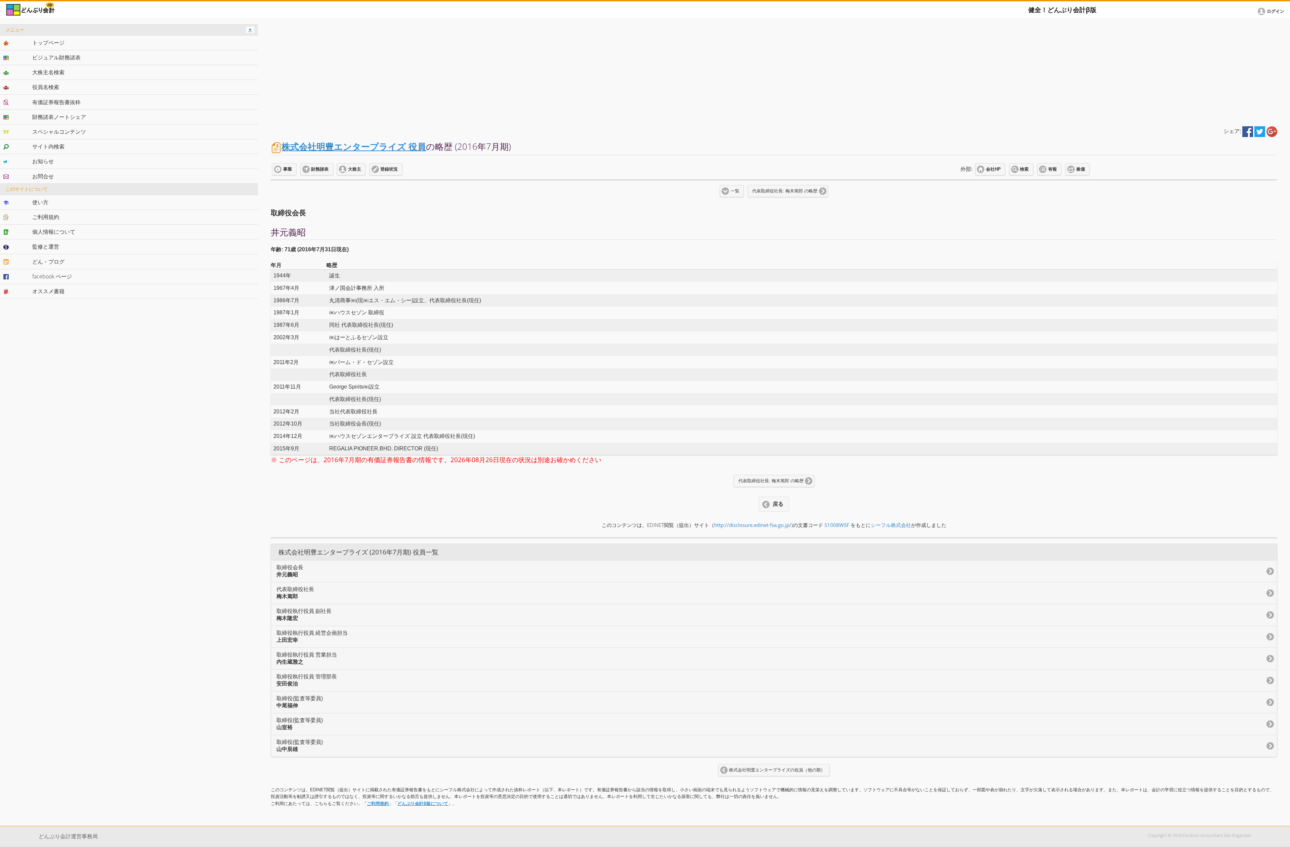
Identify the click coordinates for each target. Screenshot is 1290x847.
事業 (287, 169)
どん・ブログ (48, 261)
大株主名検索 (48, 72)
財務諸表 (320, 169)
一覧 (735, 191)
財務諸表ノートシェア (59, 117)
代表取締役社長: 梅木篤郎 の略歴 (784, 191)
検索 (1024, 169)
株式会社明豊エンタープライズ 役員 (354, 146)
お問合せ (43, 176)
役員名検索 (45, 87)
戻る (778, 504)
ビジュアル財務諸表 (56, 57)
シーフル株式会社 (891, 525)
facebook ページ (52, 276)
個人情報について (53, 231)
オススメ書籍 (48, 291)
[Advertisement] (774, 71)
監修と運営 (45, 246)
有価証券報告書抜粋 (56, 102)
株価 (1080, 169)
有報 (1052, 169)
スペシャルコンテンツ (59, 131)
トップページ (48, 42)
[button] (1272, 11)
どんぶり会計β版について (422, 803)
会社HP (993, 169)
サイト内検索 (48, 146)
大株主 (354, 169)
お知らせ (43, 161)
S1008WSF (836, 525)
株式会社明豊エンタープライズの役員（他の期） (777, 770)
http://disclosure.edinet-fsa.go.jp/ (752, 525)
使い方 (40, 202)
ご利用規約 (378, 803)
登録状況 (389, 169)
